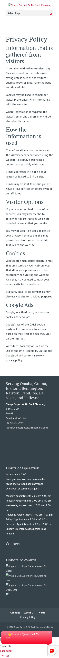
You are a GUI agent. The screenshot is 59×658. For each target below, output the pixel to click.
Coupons (15, 612)
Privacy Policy (27, 617)
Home (42, 612)
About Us (29, 612)
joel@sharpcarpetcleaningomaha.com (27, 427)
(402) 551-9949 (15, 422)
